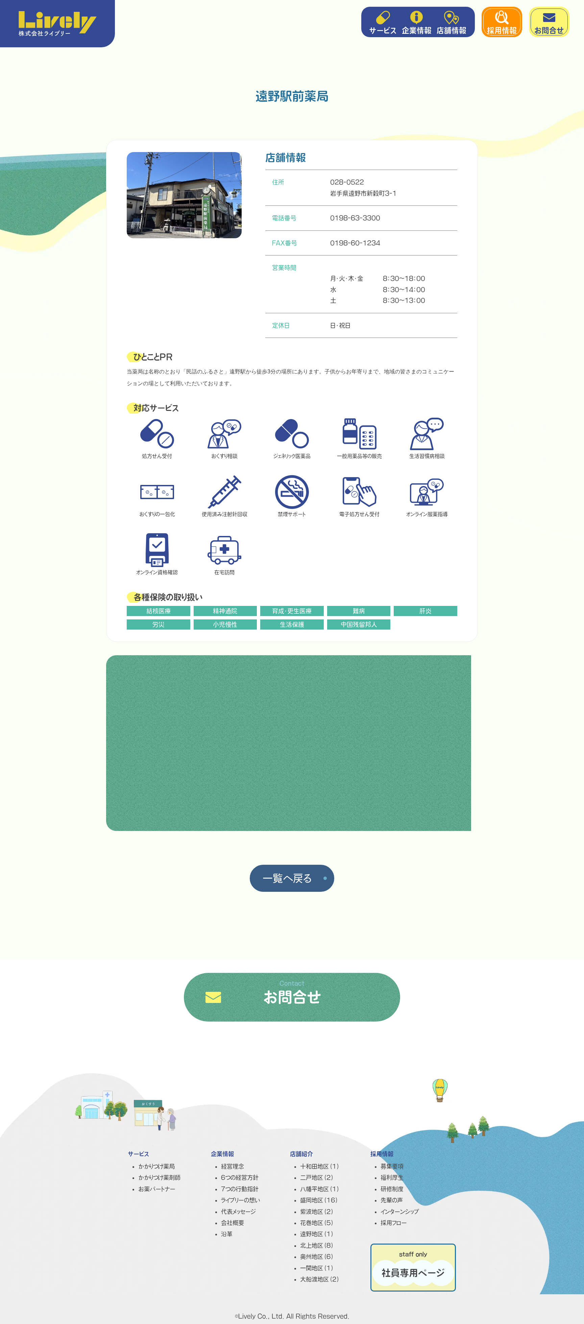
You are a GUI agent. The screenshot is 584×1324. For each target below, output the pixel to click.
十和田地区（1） (320, 1166)
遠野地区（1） (317, 1234)
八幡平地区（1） (320, 1189)
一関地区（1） (317, 1268)
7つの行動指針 (240, 1189)
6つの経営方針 (240, 1177)
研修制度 (392, 1189)
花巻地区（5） (317, 1223)
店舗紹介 (301, 1154)
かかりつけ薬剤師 (159, 1177)
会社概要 (232, 1223)
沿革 (227, 1234)
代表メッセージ (238, 1212)
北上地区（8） (317, 1245)
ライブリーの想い (240, 1200)
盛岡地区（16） (319, 1200)
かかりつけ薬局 (156, 1166)
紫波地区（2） (317, 1212)
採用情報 (502, 30)
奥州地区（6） (317, 1256)
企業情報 (417, 30)
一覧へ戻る (287, 878)
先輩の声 (392, 1200)
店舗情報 (451, 30)
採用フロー (394, 1223)
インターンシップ (400, 1212)
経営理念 (232, 1166)
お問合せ (549, 30)
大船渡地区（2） (320, 1279)
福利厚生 (392, 1177)
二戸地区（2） (317, 1177)
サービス (382, 30)
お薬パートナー (156, 1189)
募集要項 (392, 1166)
